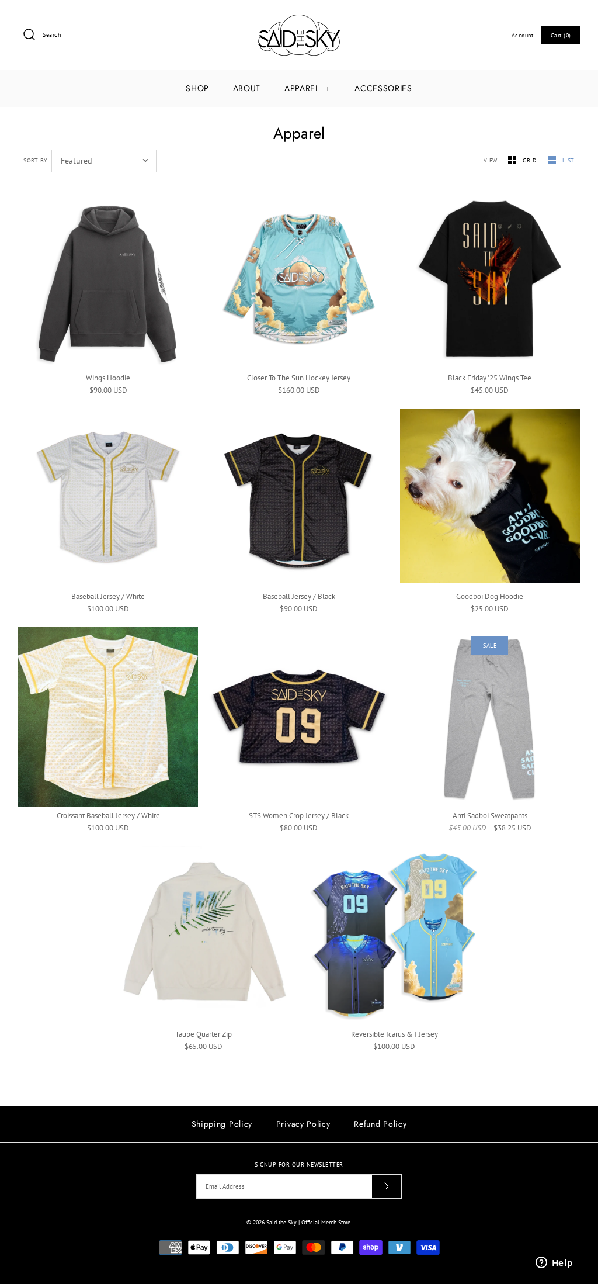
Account (523, 35)
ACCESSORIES (383, 88)
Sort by (35, 160)
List (568, 160)
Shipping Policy (222, 1124)
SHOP (197, 88)
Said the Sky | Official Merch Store (308, 1222)
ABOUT (247, 88)
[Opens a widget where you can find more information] (554, 1263)
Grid (531, 160)
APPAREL (307, 88)
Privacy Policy (303, 1124)
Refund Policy (380, 1124)
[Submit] (386, 1186)
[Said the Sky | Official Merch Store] (299, 20)
